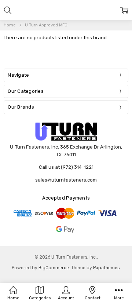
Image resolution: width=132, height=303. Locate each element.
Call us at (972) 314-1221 (66, 167)
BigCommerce (53, 267)
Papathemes (106, 267)
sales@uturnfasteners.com (66, 180)
